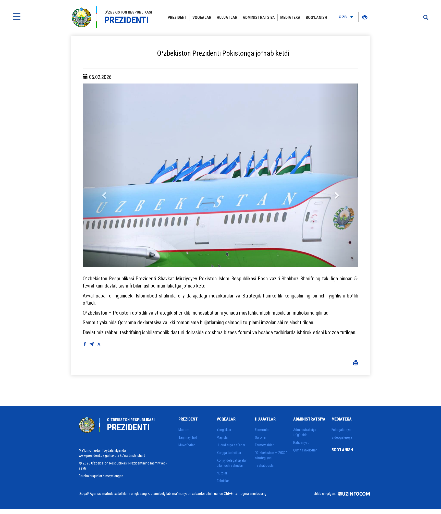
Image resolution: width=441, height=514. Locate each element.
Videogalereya (342, 437)
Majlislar (223, 437)
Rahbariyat (301, 442)
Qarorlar (260, 437)
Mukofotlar (186, 445)
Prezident (177, 17)
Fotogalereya (341, 429)
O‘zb (343, 16)
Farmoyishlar (264, 445)
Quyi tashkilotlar (305, 450)
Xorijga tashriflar (229, 452)
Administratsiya (259, 17)
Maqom (183, 429)
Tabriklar (223, 481)
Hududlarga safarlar (231, 445)
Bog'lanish (316, 17)
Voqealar (201, 17)
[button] (103, 175)
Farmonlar (262, 429)
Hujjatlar (227, 17)
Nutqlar (222, 473)
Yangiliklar (224, 429)
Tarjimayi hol (187, 437)
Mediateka (290, 17)
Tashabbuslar (265, 465)
